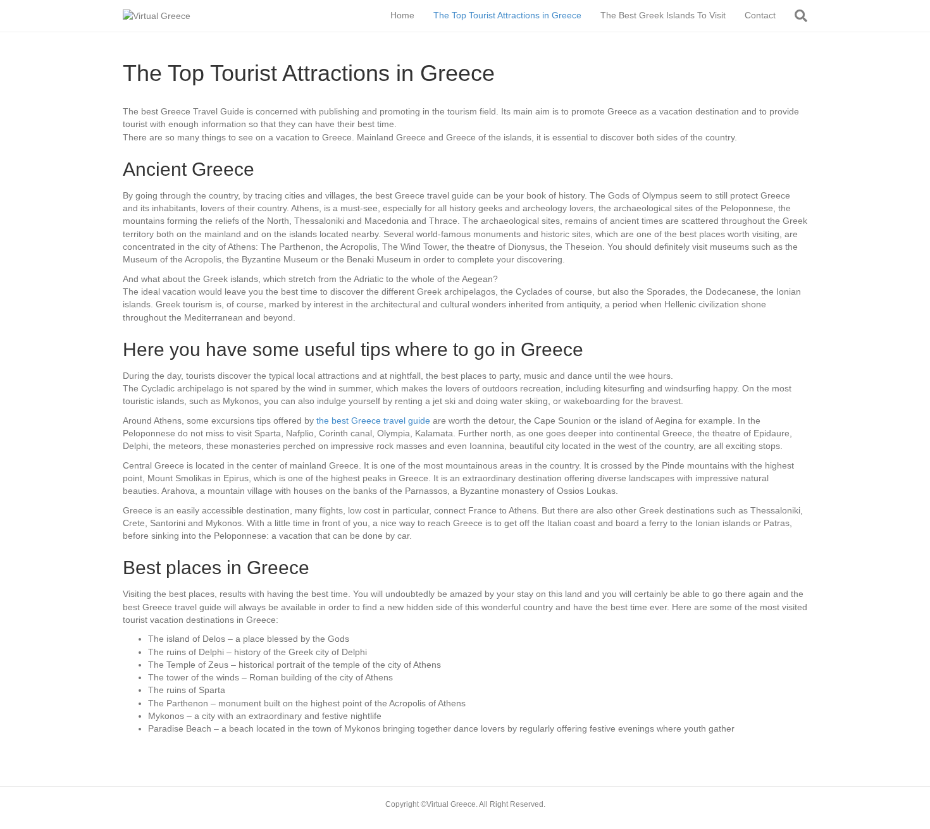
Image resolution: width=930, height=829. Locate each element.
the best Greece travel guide (373, 420)
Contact (760, 15)
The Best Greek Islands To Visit (663, 15)
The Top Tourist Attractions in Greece (507, 15)
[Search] (796, 15)
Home (402, 15)
